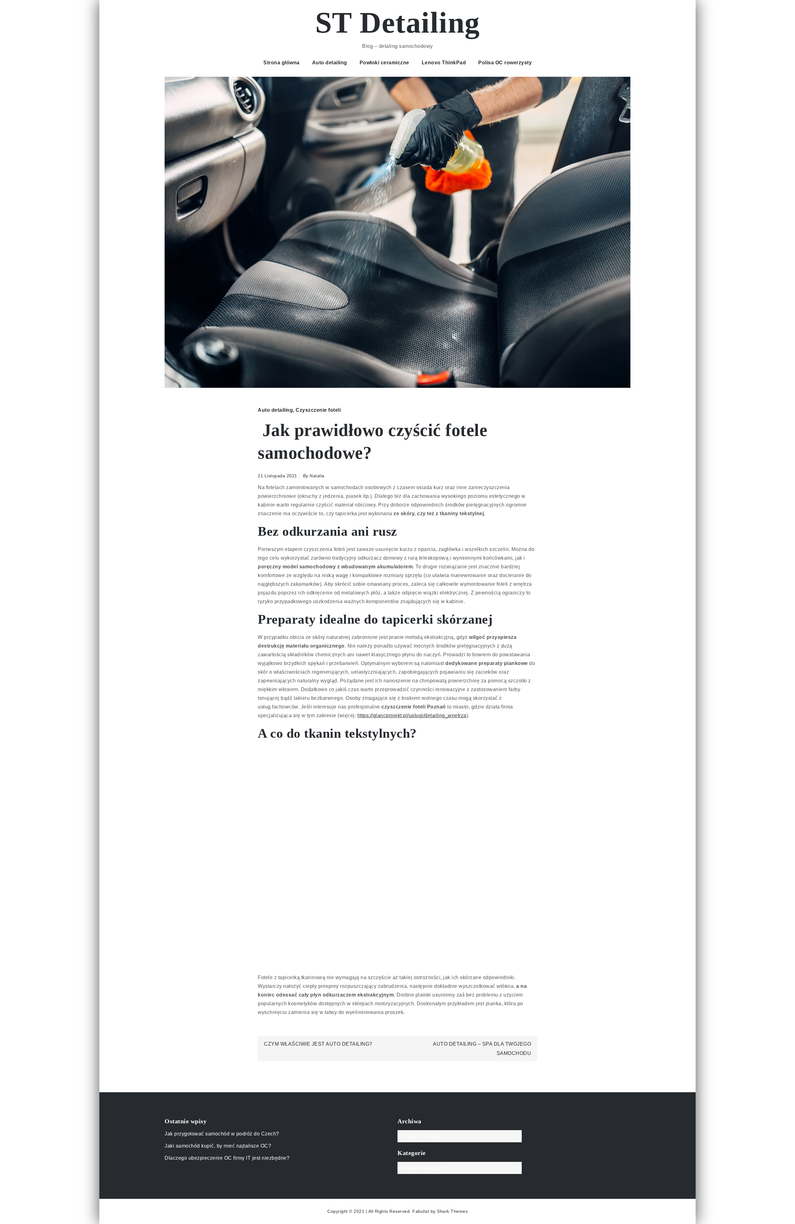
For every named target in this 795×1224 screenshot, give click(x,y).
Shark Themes (452, 1211)
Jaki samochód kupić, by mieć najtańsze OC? (218, 1145)
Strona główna (281, 62)
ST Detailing (397, 22)
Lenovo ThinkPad (444, 62)
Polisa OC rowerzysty (505, 62)
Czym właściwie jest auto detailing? (318, 1044)
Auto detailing (329, 62)
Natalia (317, 475)
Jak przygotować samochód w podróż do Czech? (222, 1133)
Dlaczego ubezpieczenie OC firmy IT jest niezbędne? (227, 1158)
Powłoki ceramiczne (384, 62)
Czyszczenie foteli (318, 410)
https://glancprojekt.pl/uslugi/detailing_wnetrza (411, 715)
